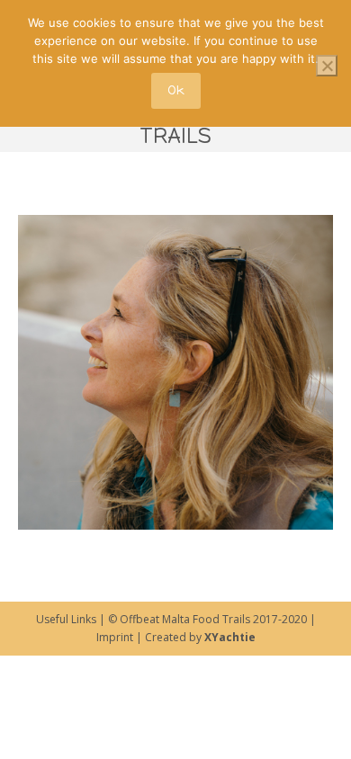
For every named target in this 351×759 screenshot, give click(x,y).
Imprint (114, 637)
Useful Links (66, 619)
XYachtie (230, 637)
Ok (175, 90)
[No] (327, 65)
